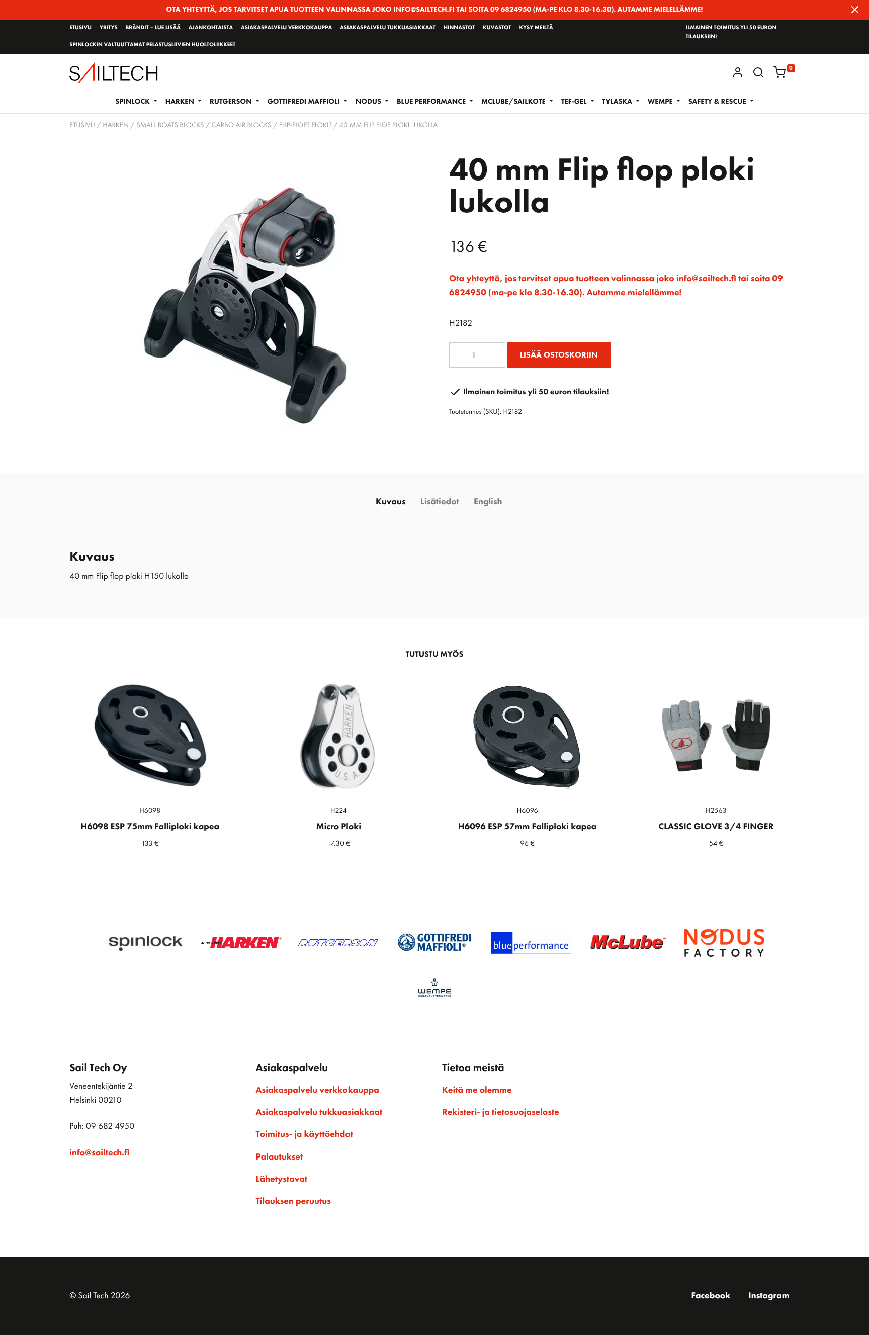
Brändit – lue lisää (153, 27)
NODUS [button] (369, 101)
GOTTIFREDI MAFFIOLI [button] (305, 101)
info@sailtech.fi (99, 1153)
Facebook (711, 1295)
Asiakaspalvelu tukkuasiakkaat (388, 27)
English (488, 501)
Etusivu (80, 27)
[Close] (855, 9)
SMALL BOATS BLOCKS (170, 125)
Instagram (768, 1295)
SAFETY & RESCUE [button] (718, 101)
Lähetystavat (281, 1179)
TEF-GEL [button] (574, 101)
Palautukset (279, 1157)
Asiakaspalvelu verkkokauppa (286, 27)
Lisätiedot (439, 501)
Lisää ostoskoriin (559, 354)
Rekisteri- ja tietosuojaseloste (500, 1112)
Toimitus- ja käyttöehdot (304, 1134)
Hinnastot (459, 27)
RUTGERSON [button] (231, 101)
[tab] (390, 502)
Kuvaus (391, 501)
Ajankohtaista (211, 27)
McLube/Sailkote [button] (514, 101)
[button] (758, 72)
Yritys (109, 27)
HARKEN (116, 125)
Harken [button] (180, 101)
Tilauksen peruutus (293, 1201)
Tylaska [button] (618, 101)
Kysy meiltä (536, 27)
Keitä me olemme (477, 1090)
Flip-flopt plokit (305, 125)
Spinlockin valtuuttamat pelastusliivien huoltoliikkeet (152, 44)
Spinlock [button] (133, 101)
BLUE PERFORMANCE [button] (432, 101)
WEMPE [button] (661, 101)
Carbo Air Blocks (242, 125)
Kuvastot (497, 27)
